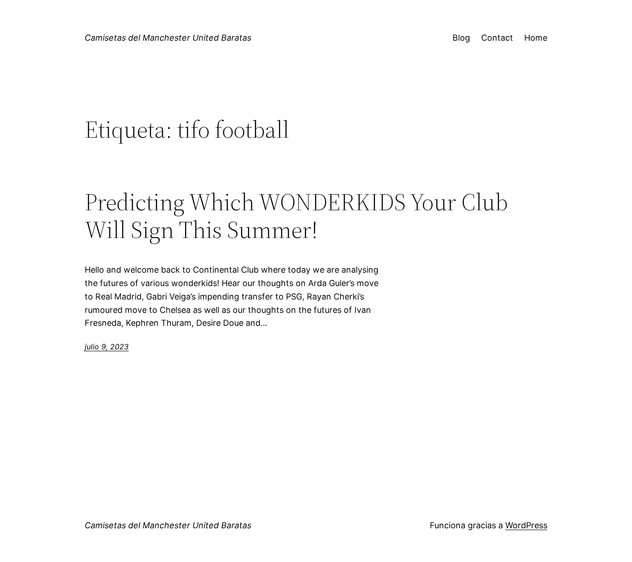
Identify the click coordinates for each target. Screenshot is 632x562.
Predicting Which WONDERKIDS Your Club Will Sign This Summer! (296, 216)
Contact (497, 38)
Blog (461, 38)
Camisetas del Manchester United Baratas (168, 38)
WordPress (526, 525)
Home (535, 38)
